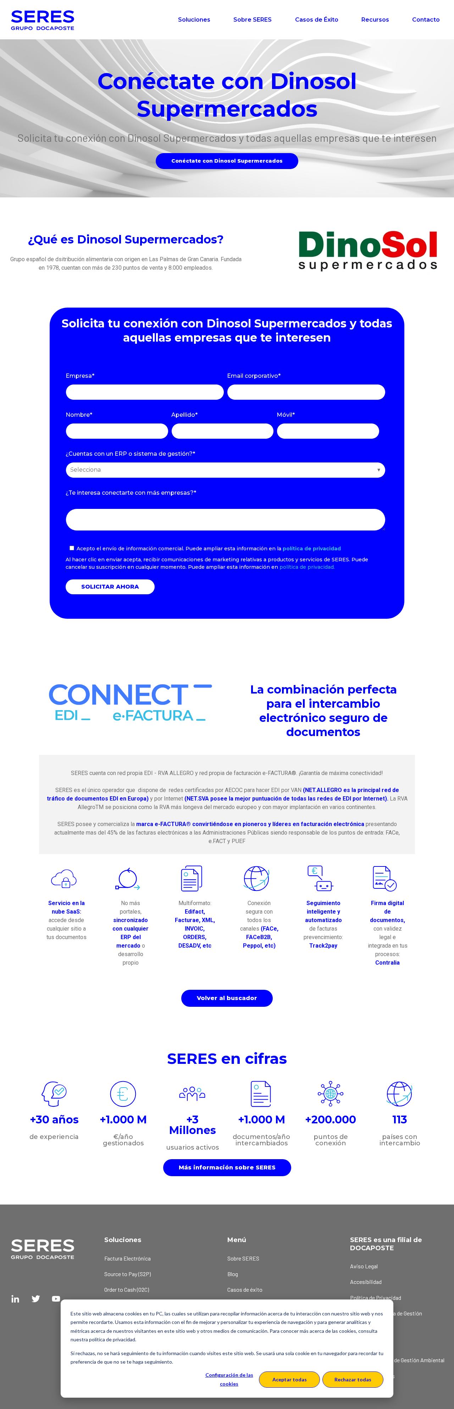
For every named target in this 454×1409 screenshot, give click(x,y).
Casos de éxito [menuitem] (244, 1289)
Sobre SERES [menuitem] (243, 1258)
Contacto (426, 19)
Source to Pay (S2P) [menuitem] (127, 1273)
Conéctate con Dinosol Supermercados (227, 161)
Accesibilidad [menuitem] (366, 1281)
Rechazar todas (352, 1379)
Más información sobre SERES (227, 1167)
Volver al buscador (227, 998)
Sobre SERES (252, 19)
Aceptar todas (289, 1379)
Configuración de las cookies (229, 1379)
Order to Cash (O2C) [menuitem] (126, 1289)
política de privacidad (312, 548)
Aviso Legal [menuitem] (364, 1266)
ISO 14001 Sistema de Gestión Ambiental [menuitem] (397, 1360)
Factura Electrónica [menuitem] (127, 1258)
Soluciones (194, 19)
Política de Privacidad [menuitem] (375, 1297)
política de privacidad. (307, 567)
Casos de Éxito (316, 19)
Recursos (375, 19)
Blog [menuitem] (232, 1273)
